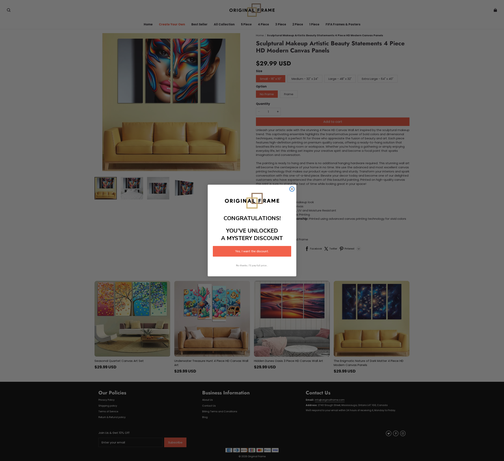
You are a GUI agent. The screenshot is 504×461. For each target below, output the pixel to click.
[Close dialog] (292, 189)
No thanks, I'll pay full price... (252, 265)
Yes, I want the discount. (252, 251)
